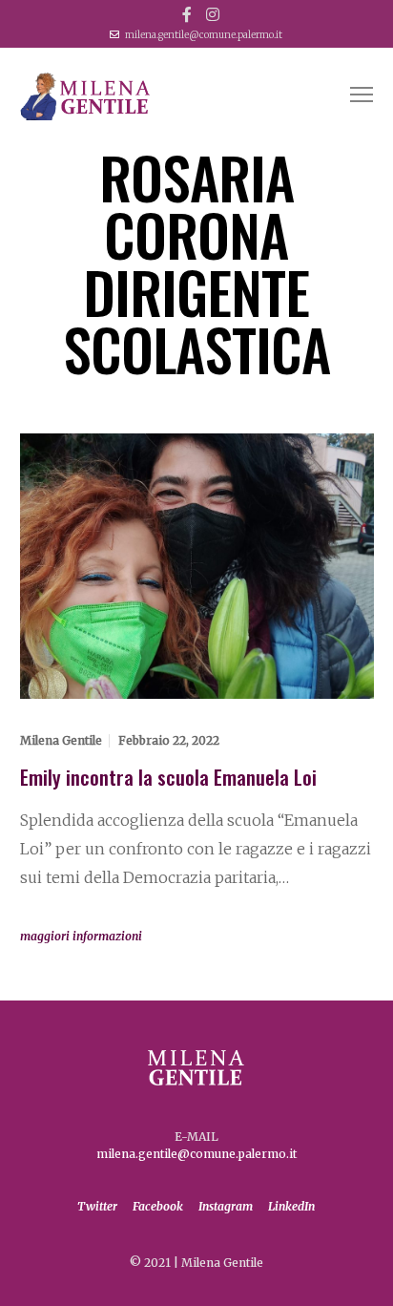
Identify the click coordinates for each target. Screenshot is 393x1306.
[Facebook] (187, 14)
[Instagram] (212, 14)
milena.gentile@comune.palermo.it (203, 35)
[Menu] (353, 95)
